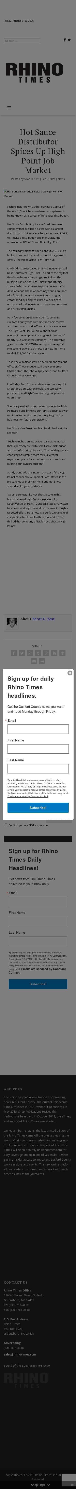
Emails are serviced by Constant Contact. (27, 796)
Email (11, 720)
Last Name (15, 760)
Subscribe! (38, 807)
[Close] (69, 673)
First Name (15, 740)
